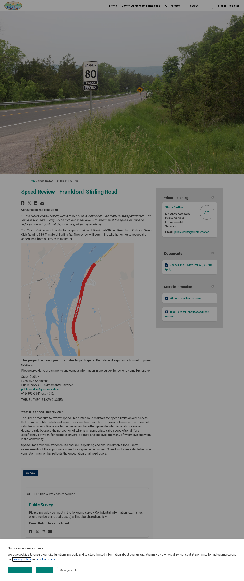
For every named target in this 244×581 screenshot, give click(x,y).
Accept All (45, 570)
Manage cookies (70, 570)
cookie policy (46, 559)
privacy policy (22, 559)
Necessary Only (20, 570)
